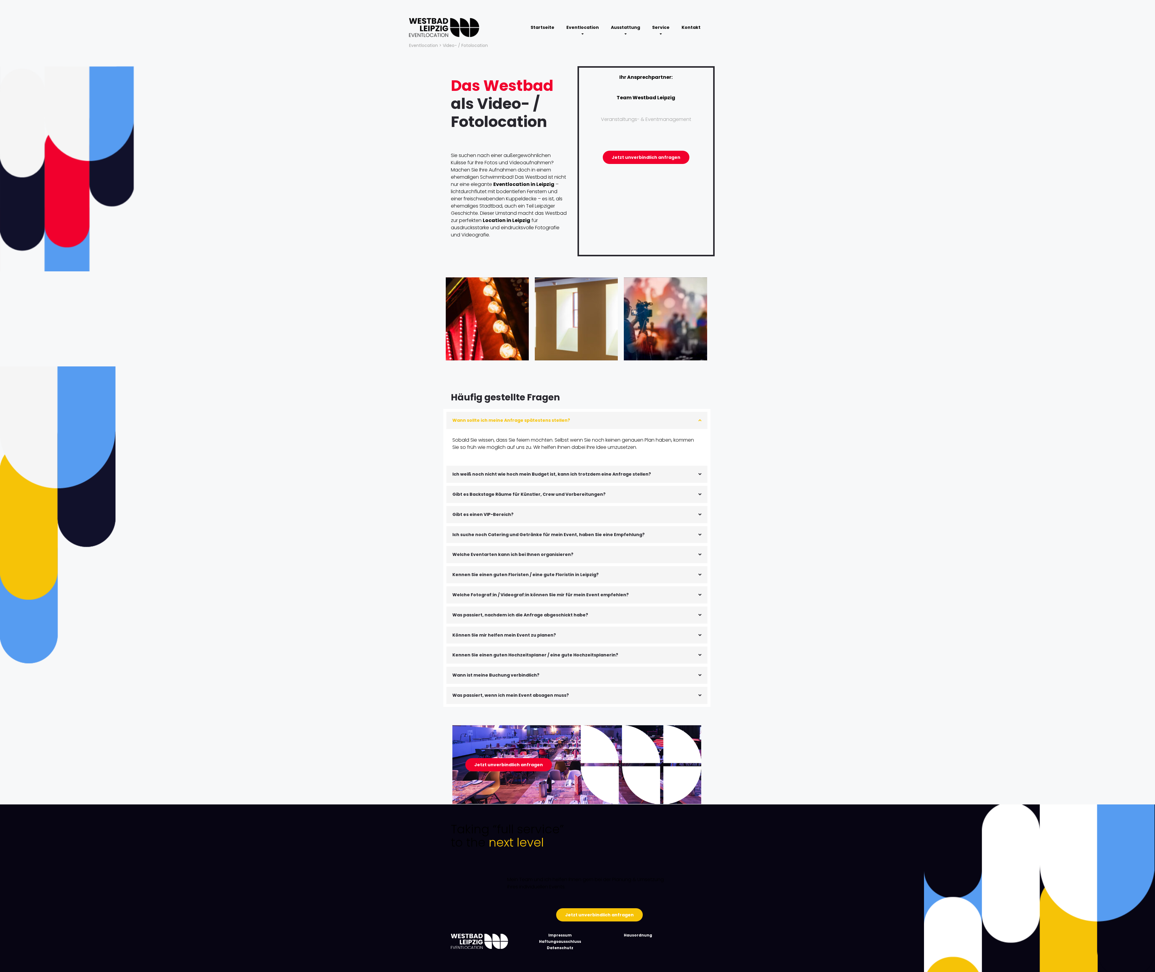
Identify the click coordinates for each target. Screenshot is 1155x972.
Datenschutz (560, 947)
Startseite (542, 27)
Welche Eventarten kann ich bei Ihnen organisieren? (512, 554)
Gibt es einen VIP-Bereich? (482, 514)
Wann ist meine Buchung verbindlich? (495, 675)
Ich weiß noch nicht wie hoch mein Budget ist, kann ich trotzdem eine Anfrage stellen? (551, 474)
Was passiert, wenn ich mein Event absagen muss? (510, 695)
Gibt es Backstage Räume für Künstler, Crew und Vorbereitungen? (528, 494)
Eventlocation (582, 27)
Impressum (560, 935)
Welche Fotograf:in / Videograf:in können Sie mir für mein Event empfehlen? (540, 595)
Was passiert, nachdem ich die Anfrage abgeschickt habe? (520, 615)
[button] (576, 420)
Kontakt (691, 27)
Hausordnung (638, 935)
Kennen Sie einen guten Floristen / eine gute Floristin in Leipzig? (525, 575)
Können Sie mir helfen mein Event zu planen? (504, 635)
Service (661, 27)
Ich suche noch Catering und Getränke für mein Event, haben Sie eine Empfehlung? (548, 535)
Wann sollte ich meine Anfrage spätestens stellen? (511, 420)
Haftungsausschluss (560, 941)
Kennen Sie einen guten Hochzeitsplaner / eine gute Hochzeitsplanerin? (535, 655)
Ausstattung (625, 27)
